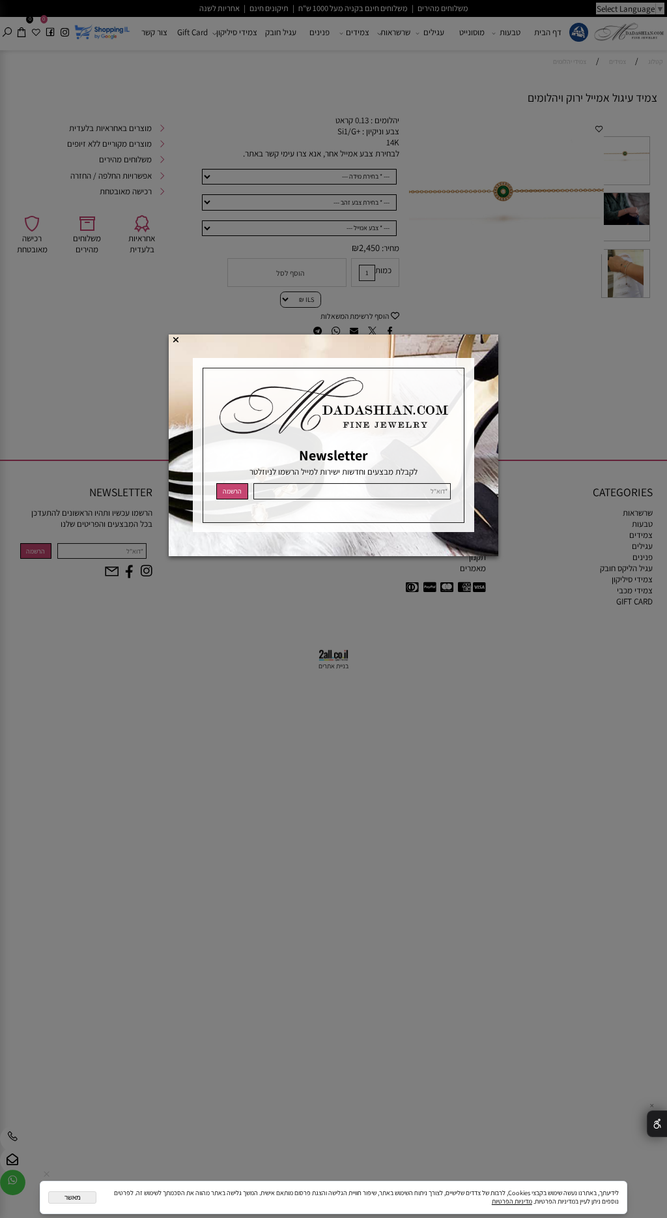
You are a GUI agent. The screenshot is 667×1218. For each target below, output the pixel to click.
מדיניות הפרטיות (512, 1201)
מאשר (72, 1197)
